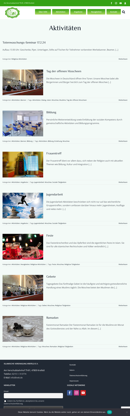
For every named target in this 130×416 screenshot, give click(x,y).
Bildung (51, 112)
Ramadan (52, 318)
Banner (23, 100)
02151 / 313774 (19, 373)
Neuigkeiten (25, 264)
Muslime (62, 100)
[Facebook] (69, 392)
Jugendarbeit (39, 182)
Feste (49, 235)
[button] (123, 11)
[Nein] (127, 412)
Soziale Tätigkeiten (59, 182)
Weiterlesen (123, 59)
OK (109, 412)
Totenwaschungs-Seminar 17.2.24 (24, 42)
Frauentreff (53, 153)
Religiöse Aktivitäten (19, 59)
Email (6, 391)
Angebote (24, 182)
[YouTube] (83, 392)
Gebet (44, 305)
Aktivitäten (16, 100)
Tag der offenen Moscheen (63, 71)
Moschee (55, 100)
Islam (49, 100)
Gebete (51, 277)
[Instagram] (76, 392)
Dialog (43, 100)
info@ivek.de (17, 377)
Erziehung (58, 141)
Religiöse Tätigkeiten (72, 264)
